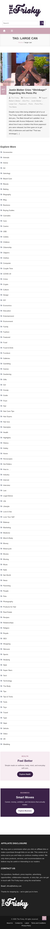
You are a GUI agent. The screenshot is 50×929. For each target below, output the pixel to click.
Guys (5, 401)
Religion (6, 628)
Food (5, 342)
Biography (7, 194)
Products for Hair (9, 607)
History (5, 443)
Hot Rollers (7, 464)
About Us (10, 923)
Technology (7, 681)
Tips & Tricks (8, 697)
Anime (5, 163)
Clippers (6, 253)
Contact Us (18, 923)
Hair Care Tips (8, 411)
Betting (5, 189)
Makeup (6, 522)
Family (5, 327)
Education (7, 311)
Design (5, 295)
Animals (6, 157)
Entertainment (8, 316)
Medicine (6, 533)
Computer (7, 263)
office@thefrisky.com (14, 886)
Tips (4, 691)
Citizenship (7, 247)
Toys (5, 707)
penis (31, 104)
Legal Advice (8, 496)
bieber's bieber (15, 101)
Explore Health (25, 774)
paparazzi (23, 104)
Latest (27, 923)
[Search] (42, 23)
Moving (6, 559)
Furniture (6, 353)
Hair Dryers (7, 416)
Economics (7, 305)
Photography (8, 601)
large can (13, 104)
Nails (5, 570)
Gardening (7, 374)
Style (5, 665)
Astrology (6, 173)
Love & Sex (7, 512)
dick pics (25, 101)
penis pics (39, 104)
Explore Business (25, 811)
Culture (6, 290)
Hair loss (6, 422)
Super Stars (7, 670)
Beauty (5, 184)
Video (5, 734)
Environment (8, 321)
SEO (5, 638)
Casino (5, 226)
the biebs (13, 107)
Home (5, 453)
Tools (5, 702)
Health (5, 432)
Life (4, 501)
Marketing (7, 527)
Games (6, 369)
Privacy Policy (26, 926)
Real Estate (7, 612)
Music (5, 564)
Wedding (6, 744)
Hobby (5, 448)
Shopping (6, 644)
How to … (7, 469)
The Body (7, 686)
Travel (5, 712)
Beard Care (7, 179)
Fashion (6, 332)
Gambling (7, 364)
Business (6, 205)
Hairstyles (7, 427)
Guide (5, 395)
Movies (6, 554)
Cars (5, 221)
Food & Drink (8, 348)
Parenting (7, 586)
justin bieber (36, 101)
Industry (6, 475)
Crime (5, 279)
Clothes (6, 258)
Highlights (7, 438)
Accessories (7, 152)
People (5, 591)
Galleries (6, 358)
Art (4, 168)
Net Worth (7, 575)
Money (5, 543)
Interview (6, 485)
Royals (5, 633)
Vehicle (6, 728)
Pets (5, 596)
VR (4, 739)
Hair (4, 406)
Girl (4, 385)
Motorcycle (7, 549)
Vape (5, 723)
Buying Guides (8, 210)
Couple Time (8, 268)
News (5, 580)
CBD (5, 231)
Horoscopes (7, 459)
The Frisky (15, 98)
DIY (4, 300)
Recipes (6, 617)
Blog (5, 200)
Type (5, 718)
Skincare (6, 649)
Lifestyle (6, 506)
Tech (5, 675)
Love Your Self (8, 517)
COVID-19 (7, 274)
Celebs (34, 98)
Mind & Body (8, 538)
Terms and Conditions (38, 923)
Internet (6, 480)
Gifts (5, 379)
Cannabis (6, 216)
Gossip (5, 390)
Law (4, 490)
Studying (6, 660)
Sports (5, 654)
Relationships (8, 623)
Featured (6, 337)
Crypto (5, 284)
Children (6, 242)
